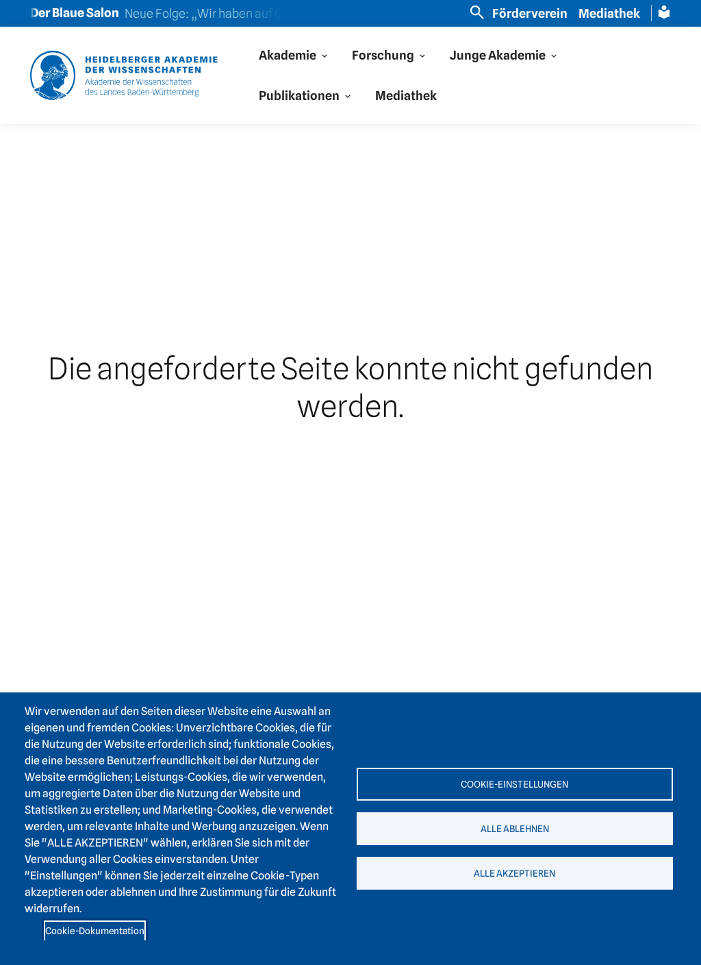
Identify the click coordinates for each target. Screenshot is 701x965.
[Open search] (477, 12)
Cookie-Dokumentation (94, 930)
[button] (294, 55)
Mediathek (609, 13)
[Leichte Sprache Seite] (664, 12)
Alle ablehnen (515, 828)
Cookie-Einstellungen (514, 784)
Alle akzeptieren (514, 873)
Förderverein (530, 13)
